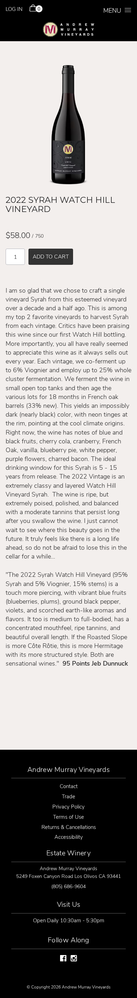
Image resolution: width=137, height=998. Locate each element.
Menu (112, 10)
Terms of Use (68, 816)
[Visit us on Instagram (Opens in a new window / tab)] (74, 959)
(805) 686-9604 (68, 886)
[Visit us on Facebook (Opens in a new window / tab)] (63, 959)
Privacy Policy (68, 806)
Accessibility (68, 836)
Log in (14, 8)
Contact (69, 786)
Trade (68, 796)
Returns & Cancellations (68, 826)
